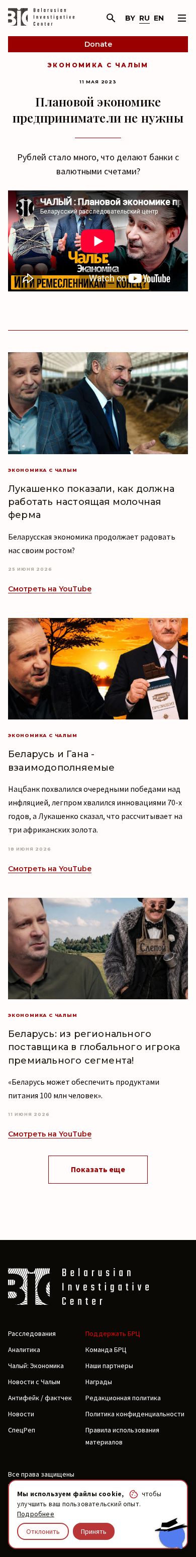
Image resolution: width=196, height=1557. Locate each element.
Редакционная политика (123, 1397)
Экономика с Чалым (98, 65)
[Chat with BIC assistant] (171, 1533)
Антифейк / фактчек (40, 1397)
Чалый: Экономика (36, 1365)
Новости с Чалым (34, 1381)
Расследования (32, 1333)
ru (144, 18)
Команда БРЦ (106, 1349)
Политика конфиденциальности (134, 1413)
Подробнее (35, 1513)
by (130, 18)
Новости (21, 1413)
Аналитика (24, 1349)
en (159, 18)
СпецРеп (21, 1429)
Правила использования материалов (122, 1435)
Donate (98, 44)
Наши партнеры (109, 1365)
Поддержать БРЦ (112, 1333)
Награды (98, 1381)
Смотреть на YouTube (49, 588)
